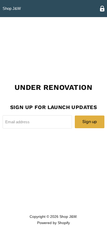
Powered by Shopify (53, 223)
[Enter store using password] (102, 9)
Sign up (89, 121)
